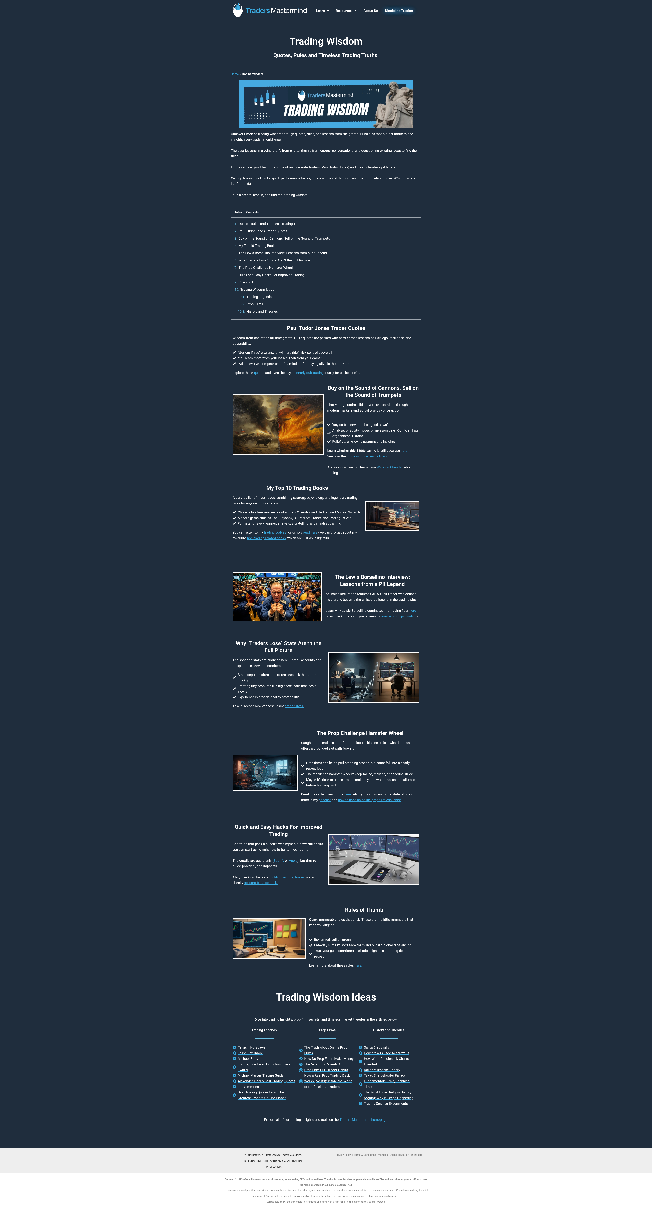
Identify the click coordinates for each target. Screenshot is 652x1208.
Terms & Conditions (365, 1154)
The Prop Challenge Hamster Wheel (266, 268)
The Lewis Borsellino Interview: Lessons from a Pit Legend (283, 253)
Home (235, 74)
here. (404, 451)
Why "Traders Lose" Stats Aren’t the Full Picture (274, 260)
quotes (259, 373)
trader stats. (294, 706)
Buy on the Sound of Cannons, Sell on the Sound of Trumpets (284, 238)
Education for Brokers (410, 1154)
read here (310, 532)
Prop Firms (255, 304)
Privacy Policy (343, 1154)
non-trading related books (266, 538)
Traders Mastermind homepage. (364, 1120)
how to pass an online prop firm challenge (369, 800)
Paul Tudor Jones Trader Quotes (263, 231)
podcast (325, 800)
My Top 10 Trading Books (257, 246)
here (412, 611)
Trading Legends (259, 297)
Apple (293, 861)
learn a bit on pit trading (398, 616)
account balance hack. (261, 883)
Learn (320, 11)
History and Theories (262, 311)
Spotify (279, 861)
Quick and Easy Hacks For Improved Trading (272, 275)
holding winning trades (287, 877)
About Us (370, 11)
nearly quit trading (310, 373)
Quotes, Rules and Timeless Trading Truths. (271, 224)
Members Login (387, 1154)
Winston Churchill (390, 467)
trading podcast (275, 532)
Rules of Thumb (250, 282)
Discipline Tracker (399, 11)
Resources (344, 11)
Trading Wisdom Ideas (257, 289)
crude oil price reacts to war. (368, 456)
